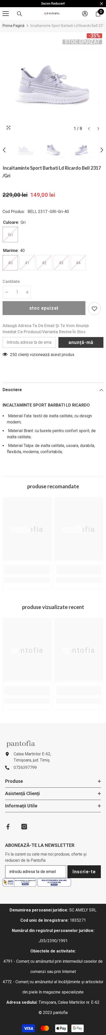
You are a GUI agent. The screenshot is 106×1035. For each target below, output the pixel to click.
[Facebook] (8, 826)
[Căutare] (19, 14)
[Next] (98, 128)
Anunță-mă (80, 342)
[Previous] (88, 128)
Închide (101, 4)
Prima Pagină (13, 26)
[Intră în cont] (85, 13)
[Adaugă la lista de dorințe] (94, 308)
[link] (27, 569)
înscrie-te (84, 871)
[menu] (6, 14)
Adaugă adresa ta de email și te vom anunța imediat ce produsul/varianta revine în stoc (46, 328)
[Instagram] (24, 826)
